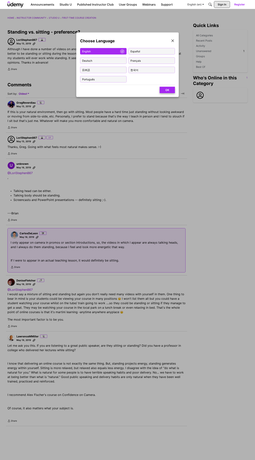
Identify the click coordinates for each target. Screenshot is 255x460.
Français (135, 60)
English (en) (194, 4)
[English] (15, 4)
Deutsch (87, 60)
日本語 (86, 69)
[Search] (210, 4)
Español (135, 51)
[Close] (172, 41)
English (86, 51)
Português (88, 79)
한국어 (134, 69)
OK (167, 90)
